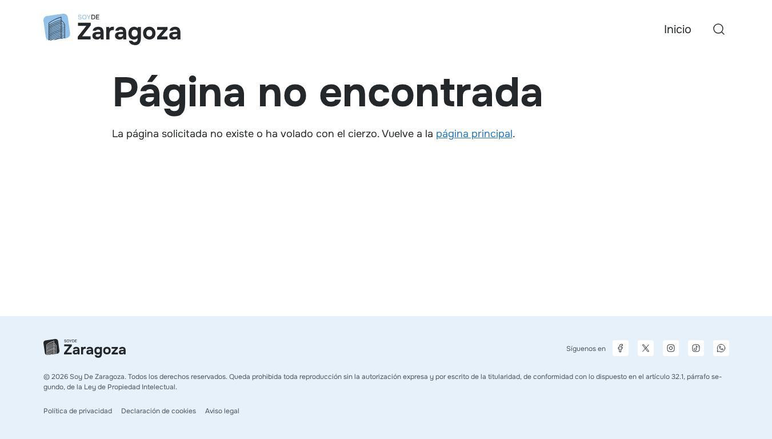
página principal (474, 133)
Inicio (677, 29)
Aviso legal (222, 411)
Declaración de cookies (158, 411)
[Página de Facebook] (621, 348)
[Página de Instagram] (671, 348)
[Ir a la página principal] (112, 29)
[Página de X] (646, 348)
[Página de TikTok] (696, 348)
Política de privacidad (77, 411)
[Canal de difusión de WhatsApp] (721, 348)
